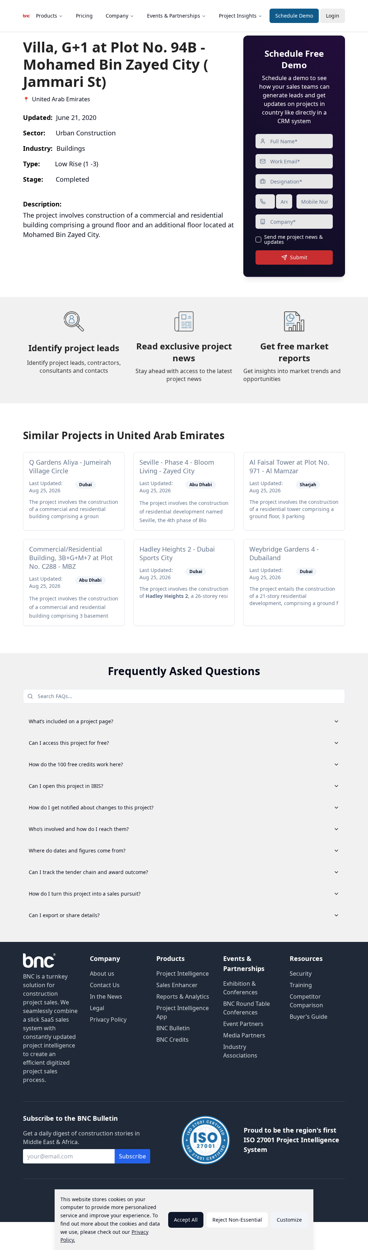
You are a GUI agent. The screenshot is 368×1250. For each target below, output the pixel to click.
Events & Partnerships (173, 15)
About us (102, 973)
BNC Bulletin (173, 1028)
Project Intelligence (182, 973)
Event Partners (243, 1024)
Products (46, 15)
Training (301, 985)
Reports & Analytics (182, 996)
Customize (289, 1219)
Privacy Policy (108, 1019)
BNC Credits (172, 1040)
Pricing (84, 15)
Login (332, 15)
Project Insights (238, 15)
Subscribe (132, 1156)
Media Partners (244, 1035)
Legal (97, 1008)
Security (301, 973)
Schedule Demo (294, 15)
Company (117, 15)
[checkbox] (258, 239)
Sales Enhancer (177, 985)
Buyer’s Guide (308, 1017)
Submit (298, 257)
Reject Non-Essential (237, 1219)
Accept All (186, 1219)
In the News (106, 996)
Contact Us (105, 985)
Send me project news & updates (293, 239)
